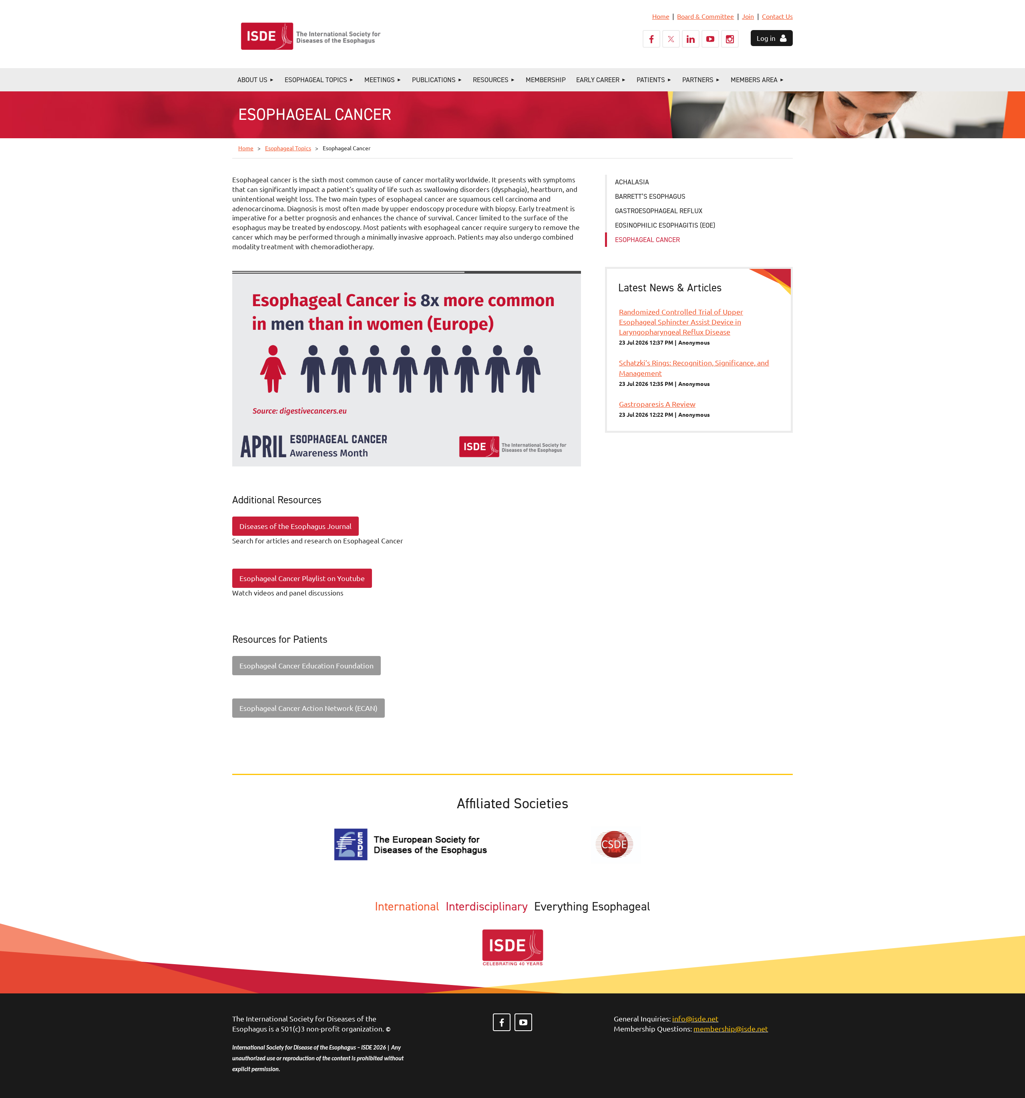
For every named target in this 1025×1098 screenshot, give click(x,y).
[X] (671, 39)
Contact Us (777, 16)
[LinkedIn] (690, 39)
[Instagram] (730, 39)
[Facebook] (651, 39)
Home (660, 16)
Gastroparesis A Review (657, 404)
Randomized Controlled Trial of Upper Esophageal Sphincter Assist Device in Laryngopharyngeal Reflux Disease (681, 321)
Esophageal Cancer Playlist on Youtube (302, 578)
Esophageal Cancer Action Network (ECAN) (308, 708)
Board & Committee (705, 16)
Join (748, 16)
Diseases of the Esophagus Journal (295, 526)
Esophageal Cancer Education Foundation (306, 665)
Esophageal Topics (288, 147)
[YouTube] (710, 39)
